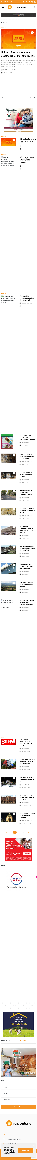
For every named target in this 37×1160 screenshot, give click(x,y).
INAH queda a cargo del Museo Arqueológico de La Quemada (27, 584)
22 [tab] (24, 1005)
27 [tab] (5, 1008)
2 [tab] (5, 1003)
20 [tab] (18, 1005)
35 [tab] (26, 1008)
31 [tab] (16, 1008)
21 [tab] (21, 1005)
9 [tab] (24, 1003)
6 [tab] (16, 1003)
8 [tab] (21, 1003)
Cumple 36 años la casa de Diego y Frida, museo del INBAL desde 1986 (27, 761)
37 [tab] (32, 1008)
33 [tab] (21, 1008)
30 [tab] (13, 1008)
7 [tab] (18, 1003)
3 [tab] (8, 1003)
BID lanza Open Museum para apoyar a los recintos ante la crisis (18, 54)
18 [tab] (13, 1005)
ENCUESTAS (5, 1041)
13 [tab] (35, 1003)
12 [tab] (32, 1003)
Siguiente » (28, 832)
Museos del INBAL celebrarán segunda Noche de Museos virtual (27, 298)
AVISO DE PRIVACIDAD (18, 1158)
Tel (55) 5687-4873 (12, 1143)
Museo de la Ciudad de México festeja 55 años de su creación (27, 797)
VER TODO (24, 1041)
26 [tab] (35, 1005)
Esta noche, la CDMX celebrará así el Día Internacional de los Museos (27, 437)
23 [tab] (26, 1005)
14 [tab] (2, 1005)
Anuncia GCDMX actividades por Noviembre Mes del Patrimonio (27, 815)
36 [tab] (29, 1008)
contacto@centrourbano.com (14, 1139)
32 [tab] (18, 1008)
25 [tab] (32, 1005)
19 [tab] (16, 1005)
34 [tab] (24, 1008)
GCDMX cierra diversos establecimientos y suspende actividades (26, 492)
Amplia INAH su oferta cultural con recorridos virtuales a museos (26, 566)
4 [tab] (10, 1003)
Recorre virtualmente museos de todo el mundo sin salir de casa (27, 456)
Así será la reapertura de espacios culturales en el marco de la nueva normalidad (27, 160)
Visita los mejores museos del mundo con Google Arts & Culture (27, 510)
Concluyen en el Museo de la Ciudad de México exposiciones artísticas (27, 602)
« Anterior (7, 832)
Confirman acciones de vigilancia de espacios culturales (26, 474)
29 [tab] (10, 1008)
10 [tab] (26, 1003)
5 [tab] (13, 1003)
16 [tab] (8, 1005)
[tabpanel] (18, 881)
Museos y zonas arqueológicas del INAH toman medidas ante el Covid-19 (26, 529)
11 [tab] (29, 1003)
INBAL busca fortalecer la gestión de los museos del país (27, 779)
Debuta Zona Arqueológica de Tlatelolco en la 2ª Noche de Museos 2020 (27, 548)
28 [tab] (8, 1008)
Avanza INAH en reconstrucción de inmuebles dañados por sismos (26, 742)
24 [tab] (29, 1005)
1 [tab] (2, 1003)
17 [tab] (10, 1005)
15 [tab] (5, 1005)
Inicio (3, 19)
